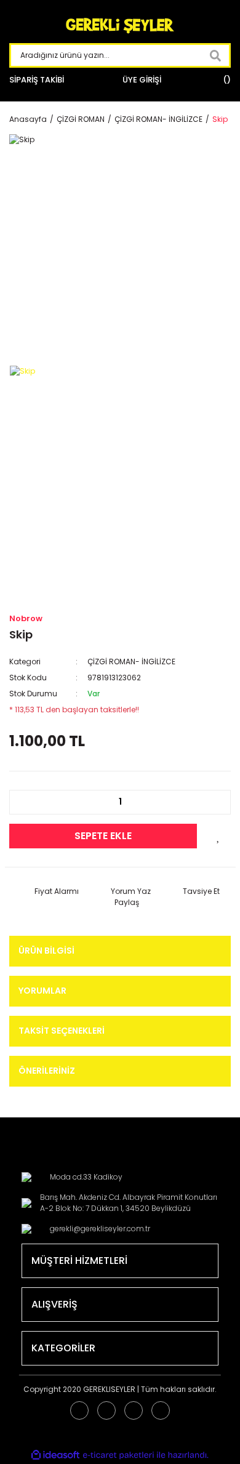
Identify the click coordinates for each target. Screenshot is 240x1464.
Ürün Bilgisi (46, 950)
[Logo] (120, 26)
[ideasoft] (55, 1455)
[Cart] (225, 80)
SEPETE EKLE (103, 836)
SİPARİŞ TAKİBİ (36, 80)
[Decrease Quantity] (25, 802)
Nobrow (25, 618)
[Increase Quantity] (215, 802)
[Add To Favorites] (218, 836)
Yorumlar (42, 990)
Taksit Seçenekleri (61, 1030)
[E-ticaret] (118, 1454)
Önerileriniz (46, 1070)
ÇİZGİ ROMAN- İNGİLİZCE (131, 661)
